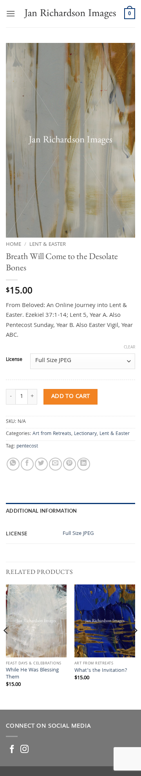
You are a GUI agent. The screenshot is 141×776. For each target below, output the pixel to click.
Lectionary (85, 434)
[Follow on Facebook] (12, 749)
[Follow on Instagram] (24, 749)
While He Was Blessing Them (32, 674)
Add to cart (70, 396)
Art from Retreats (52, 434)
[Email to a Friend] (55, 464)
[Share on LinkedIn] (83, 464)
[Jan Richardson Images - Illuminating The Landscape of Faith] (69, 13)
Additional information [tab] (41, 511)
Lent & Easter (47, 244)
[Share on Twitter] (41, 464)
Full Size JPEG (78, 533)
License (14, 360)
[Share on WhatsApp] (13, 464)
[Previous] (6, 646)
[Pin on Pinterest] (69, 464)
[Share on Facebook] (27, 464)
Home (13, 244)
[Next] (134, 646)
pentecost (27, 446)
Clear (129, 347)
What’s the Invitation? (100, 671)
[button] (10, 13)
